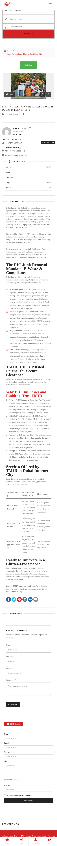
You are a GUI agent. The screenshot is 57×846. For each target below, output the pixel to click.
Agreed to (19, 795)
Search (28, 34)
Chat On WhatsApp (13, 148)
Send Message (28, 801)
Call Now (28, 65)
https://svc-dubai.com (15, 151)
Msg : (6, 761)
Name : (7, 734)
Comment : (11, 680)
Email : (9, 657)
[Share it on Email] (35, 599)
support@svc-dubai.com (16, 155)
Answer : (7, 785)
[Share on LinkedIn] (24, 599)
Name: (9, 645)
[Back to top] (48, 829)
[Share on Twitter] (14, 599)
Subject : (7, 752)
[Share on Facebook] (8, 599)
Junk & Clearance (15, 51)
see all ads (17, 134)
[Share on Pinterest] (19, 599)
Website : (9, 668)
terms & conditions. (23, 795)
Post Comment (12, 704)
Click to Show (48, 142)
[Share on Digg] (30, 599)
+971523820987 (14, 143)
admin (16, 128)
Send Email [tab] (15, 724)
